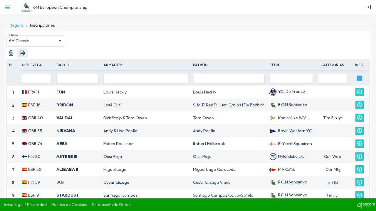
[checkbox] (359, 78)
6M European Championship (60, 7)
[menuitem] (369, 7)
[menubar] (369, 7)
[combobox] (36, 41)
